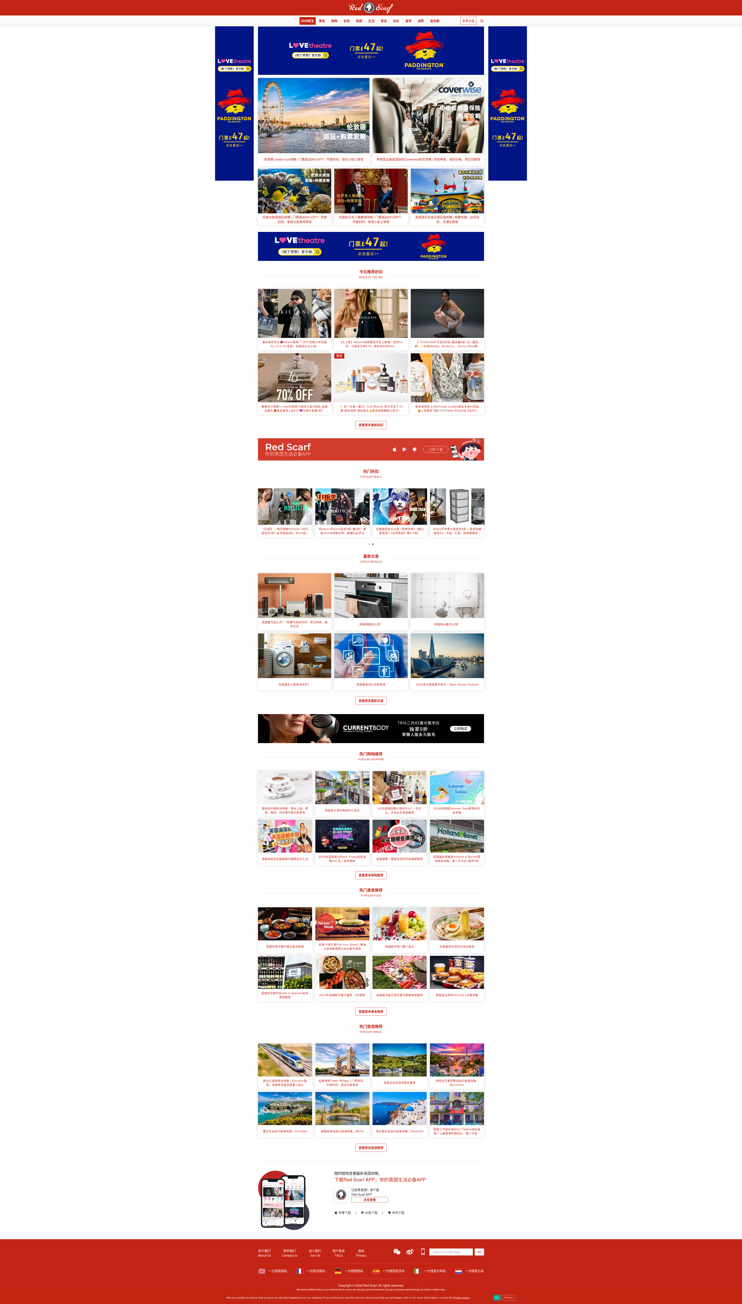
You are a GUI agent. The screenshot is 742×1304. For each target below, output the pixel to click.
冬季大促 (468, 21)
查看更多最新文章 (371, 700)
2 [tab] (372, 543)
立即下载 (436, 449)
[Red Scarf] (371, 4)
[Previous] (262, 514)
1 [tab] (369, 543)
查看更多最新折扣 (371, 425)
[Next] (479, 514)
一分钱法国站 (315, 1271)
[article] (313, 122)
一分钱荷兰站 (474, 1271)
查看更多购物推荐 (371, 875)
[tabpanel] (285, 514)
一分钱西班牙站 (393, 1271)
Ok (497, 1297)
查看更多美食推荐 (371, 1011)
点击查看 (369, 1199)
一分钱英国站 (277, 1271)
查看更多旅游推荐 (371, 1147)
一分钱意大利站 (434, 1271)
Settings (508, 1297)
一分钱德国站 (353, 1271)
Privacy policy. (461, 1298)
